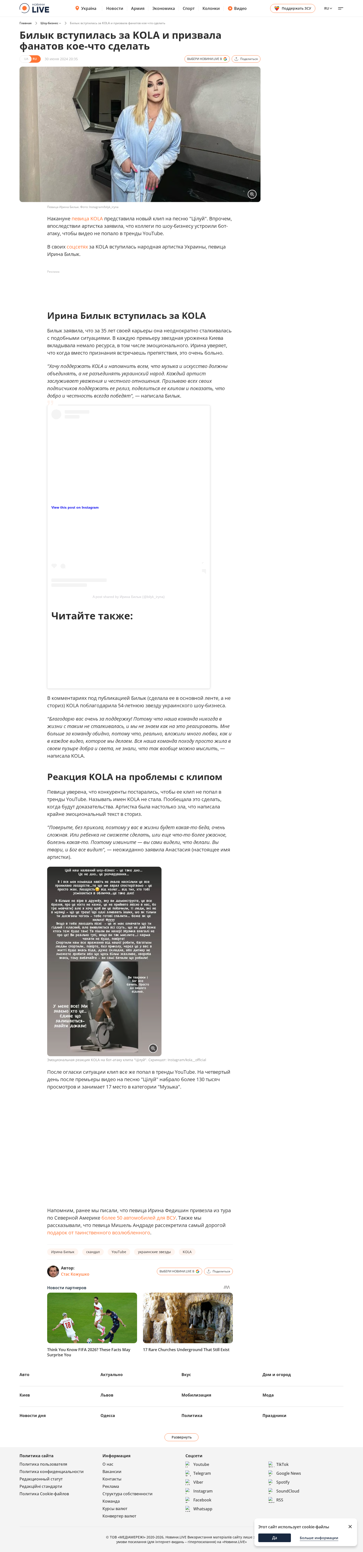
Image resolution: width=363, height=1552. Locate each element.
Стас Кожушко (75, 1274)
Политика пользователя (43, 1464)
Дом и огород (276, 1374)
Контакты (111, 1479)
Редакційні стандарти (41, 1486)
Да (274, 1537)
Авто (24, 1374)
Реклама (110, 1486)
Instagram (203, 1491)
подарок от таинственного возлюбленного (98, 1232)
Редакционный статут (41, 1479)
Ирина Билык (62, 1251)
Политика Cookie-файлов (44, 1493)
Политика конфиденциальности (52, 1471)
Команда (111, 1501)
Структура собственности (127, 1493)
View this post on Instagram (75, 507)
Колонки (211, 8)
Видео (240, 8)
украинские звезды (154, 1251)
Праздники (274, 1415)
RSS (279, 1500)
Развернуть (182, 1437)
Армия (137, 8)
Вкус (186, 1374)
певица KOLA (87, 218)
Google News (288, 1473)
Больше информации (319, 1537)
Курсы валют (114, 1508)
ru (326, 8)
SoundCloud (287, 1491)
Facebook (202, 1500)
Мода (268, 1395)
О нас (107, 1464)
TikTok (282, 1464)
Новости (114, 8)
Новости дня (33, 1415)
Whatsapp (202, 1509)
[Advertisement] (137, 287)
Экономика (163, 8)
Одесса (108, 1415)
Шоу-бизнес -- (50, 23)
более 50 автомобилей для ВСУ (138, 1217)
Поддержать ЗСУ (296, 8)
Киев (25, 1395)
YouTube (119, 1251)
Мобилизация (196, 1395)
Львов (107, 1395)
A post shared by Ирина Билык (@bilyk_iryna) (129, 597)
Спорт (189, 8)
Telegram (202, 1473)
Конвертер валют (119, 1516)
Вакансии (111, 1471)
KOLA (187, 1251)
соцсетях (77, 246)
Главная (26, 23)
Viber (198, 1482)
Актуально (112, 1374)
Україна (88, 8)
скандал (93, 1251)
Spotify (282, 1482)
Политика (192, 1415)
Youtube (201, 1464)
